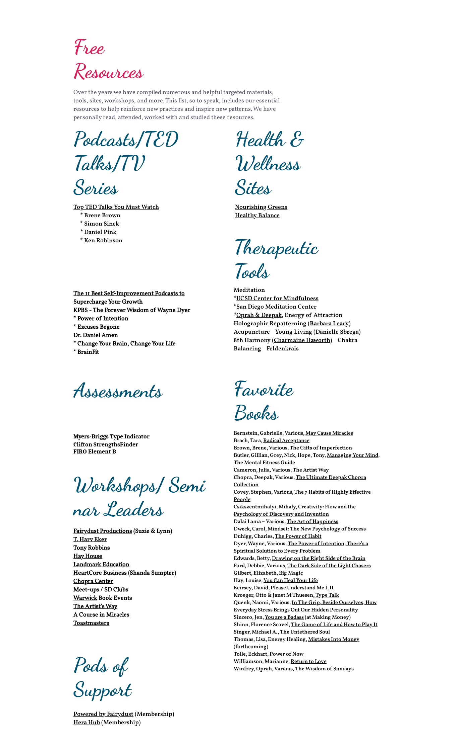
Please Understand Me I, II (302, 588)
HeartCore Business (100, 573)
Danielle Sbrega (337, 332)
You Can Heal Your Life (291, 580)
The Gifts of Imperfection (321, 448)
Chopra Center (93, 581)
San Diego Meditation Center (276, 307)
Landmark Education (101, 565)
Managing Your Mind (352, 455)
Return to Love (309, 661)
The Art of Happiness (312, 521)
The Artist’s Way (95, 606)
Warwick (85, 598)
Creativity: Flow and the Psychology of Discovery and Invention (295, 510)
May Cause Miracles (329, 433)
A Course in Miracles (101, 615)
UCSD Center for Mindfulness (277, 299)
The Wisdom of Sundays (324, 669)
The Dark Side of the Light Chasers (329, 566)
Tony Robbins (91, 548)
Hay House (87, 556)
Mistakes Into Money (333, 639)
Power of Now (286, 654)
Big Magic (291, 573)
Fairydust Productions (102, 531)
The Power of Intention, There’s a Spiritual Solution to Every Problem (301, 547)
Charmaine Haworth (302, 340)
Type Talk (326, 595)
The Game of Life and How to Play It (334, 625)
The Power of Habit (298, 536)
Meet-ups (86, 590)
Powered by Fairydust (103, 714)
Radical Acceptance (286, 440)
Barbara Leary (329, 324)
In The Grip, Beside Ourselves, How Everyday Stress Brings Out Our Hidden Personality (305, 606)
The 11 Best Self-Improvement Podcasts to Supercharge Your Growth (129, 297)
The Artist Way (311, 470)
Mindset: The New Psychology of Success (317, 529)
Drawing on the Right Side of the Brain (318, 558)
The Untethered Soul (305, 632)
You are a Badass (284, 617)
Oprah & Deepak (259, 315)
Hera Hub (86, 723)
